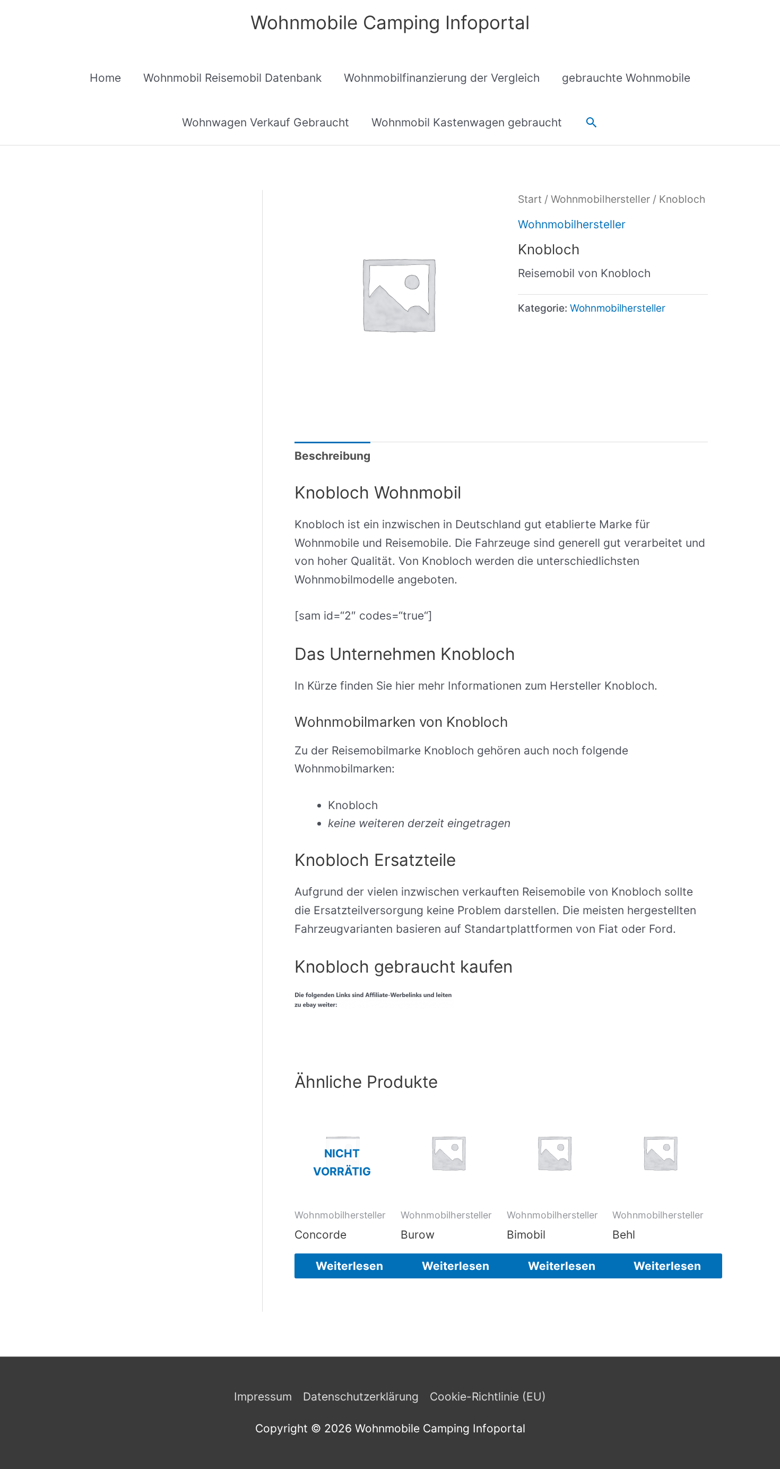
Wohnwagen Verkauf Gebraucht (265, 122)
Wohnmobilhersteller (600, 199)
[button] (591, 122)
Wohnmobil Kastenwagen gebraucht (466, 122)
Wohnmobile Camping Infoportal (390, 22)
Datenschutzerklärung (361, 1396)
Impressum (263, 1396)
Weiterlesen (349, 1266)
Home (105, 77)
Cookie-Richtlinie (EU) (488, 1396)
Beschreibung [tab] (332, 455)
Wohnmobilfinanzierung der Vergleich (442, 77)
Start (530, 199)
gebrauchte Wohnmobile (626, 77)
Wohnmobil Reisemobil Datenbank (232, 77)
